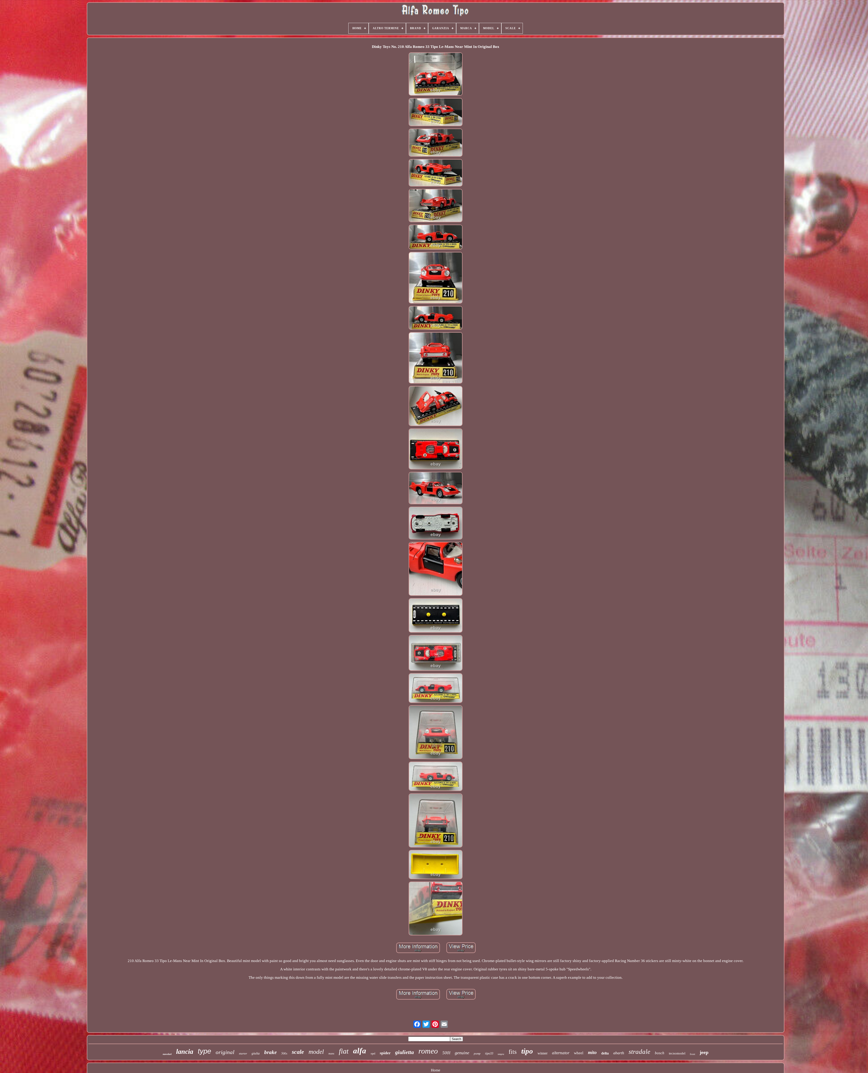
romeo (428, 1051)
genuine (462, 1052)
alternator (560, 1052)
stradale (639, 1051)
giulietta (404, 1052)
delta (605, 1053)
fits (513, 1051)
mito (592, 1052)
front (692, 1054)
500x (284, 1053)
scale (298, 1052)
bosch (659, 1053)
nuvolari (167, 1054)
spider (385, 1053)
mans (331, 1053)
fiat (344, 1051)
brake (270, 1052)
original (225, 1052)
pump (477, 1053)
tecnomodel (677, 1053)
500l (446, 1052)
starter (243, 1053)
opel (373, 1053)
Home (435, 1070)
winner (542, 1053)
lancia (184, 1051)
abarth (618, 1053)
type (204, 1051)
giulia (256, 1053)
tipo (527, 1051)
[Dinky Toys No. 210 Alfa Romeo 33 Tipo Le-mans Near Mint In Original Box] (435, 74)
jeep (704, 1052)
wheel (578, 1053)
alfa (359, 1050)
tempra (501, 1054)
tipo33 (489, 1053)
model (316, 1051)
